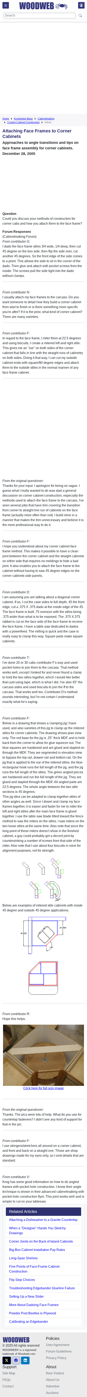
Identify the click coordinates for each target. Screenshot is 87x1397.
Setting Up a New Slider (26, 1296)
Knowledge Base (23, 118)
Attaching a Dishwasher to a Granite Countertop (43, 1220)
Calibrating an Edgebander (28, 1321)
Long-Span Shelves (23, 1258)
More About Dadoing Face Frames (33, 1305)
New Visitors (55, 1373)
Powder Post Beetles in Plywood (32, 1313)
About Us (52, 1379)
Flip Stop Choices (22, 1280)
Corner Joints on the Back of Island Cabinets (41, 1241)
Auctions (52, 1393)
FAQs (6, 1379)
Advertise (52, 1386)
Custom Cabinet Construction (23, 122)
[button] (6, 1360)
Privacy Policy (56, 1358)
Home (5, 118)
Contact (8, 1386)
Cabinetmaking (46, 118)
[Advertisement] (43, 68)
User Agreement (57, 1345)
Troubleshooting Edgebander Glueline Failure (42, 1288)
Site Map (8, 1373)
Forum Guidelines (59, 1351)
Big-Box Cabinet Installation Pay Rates (37, 1250)
